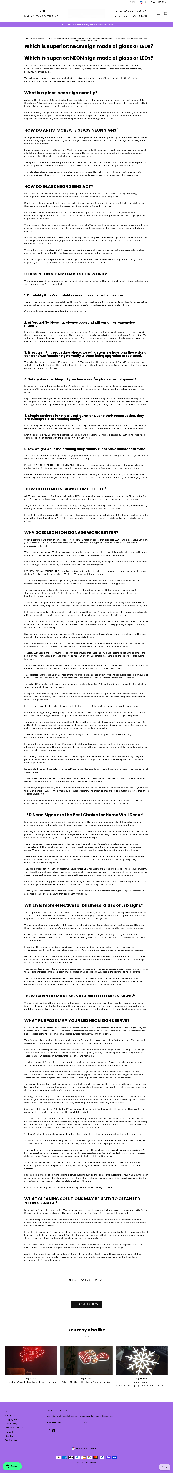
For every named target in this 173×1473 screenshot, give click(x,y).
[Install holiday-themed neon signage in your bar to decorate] (142, 1360)
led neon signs (53, 68)
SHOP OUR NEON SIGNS (131, 15)
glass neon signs (38, 137)
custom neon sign (73, 39)
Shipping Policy (12, 1419)
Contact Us (10, 1415)
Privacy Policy (11, 1432)
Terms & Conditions (14, 1428)
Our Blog (9, 1436)
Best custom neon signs (35, 39)
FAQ (7, 1411)
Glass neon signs (64, 115)
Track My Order (12, 1440)
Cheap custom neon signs (55, 39)
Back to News (88, 1304)
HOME (42, 10)
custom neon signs (106, 39)
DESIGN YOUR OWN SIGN (41, 15)
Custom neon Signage (89, 39)
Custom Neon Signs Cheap (125, 39)
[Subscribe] (85, 1422)
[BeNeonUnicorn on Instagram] (48, 1430)
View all (86, 1337)
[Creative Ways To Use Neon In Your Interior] (31, 1360)
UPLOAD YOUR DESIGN (131, 10)
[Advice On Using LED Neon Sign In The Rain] (86, 1360)
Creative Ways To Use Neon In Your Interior (31, 1382)
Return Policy (11, 1424)
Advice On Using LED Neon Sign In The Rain (86, 1382)
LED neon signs (75, 65)
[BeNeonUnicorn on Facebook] (53, 1430)
